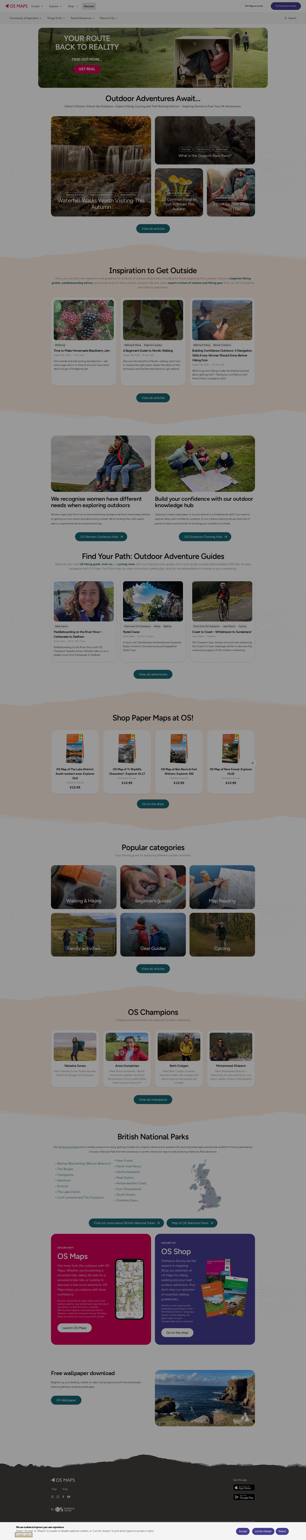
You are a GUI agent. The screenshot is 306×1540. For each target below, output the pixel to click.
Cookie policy (23, 1534)
